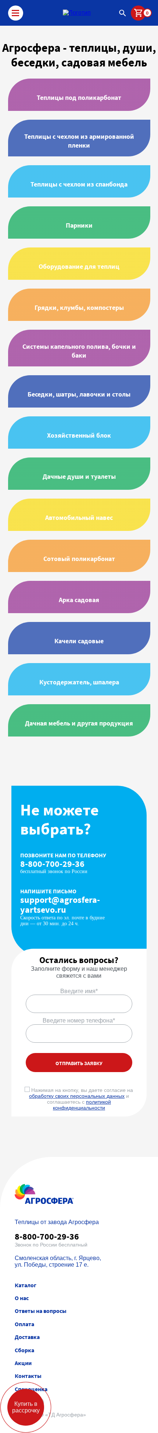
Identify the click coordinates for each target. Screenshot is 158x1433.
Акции (23, 1363)
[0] (138, 13)
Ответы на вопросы (41, 1310)
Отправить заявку (79, 1063)
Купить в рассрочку (26, 1407)
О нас (22, 1298)
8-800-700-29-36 (52, 863)
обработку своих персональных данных (77, 1096)
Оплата (24, 1324)
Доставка (27, 1336)
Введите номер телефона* (79, 1020)
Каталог (25, 1285)
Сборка (24, 1350)
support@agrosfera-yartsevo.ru (60, 905)
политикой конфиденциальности (82, 1105)
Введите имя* (79, 991)
